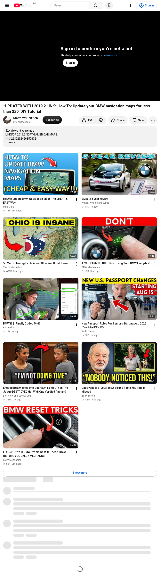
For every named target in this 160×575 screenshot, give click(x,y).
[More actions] (153, 120)
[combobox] (71, 5)
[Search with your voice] (109, 5)
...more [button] (10, 142)
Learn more (110, 55)
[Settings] (130, 5)
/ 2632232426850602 (23, 138)
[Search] (96, 5)
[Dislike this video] (100, 120)
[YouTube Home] (23, 5)
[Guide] (7, 5)
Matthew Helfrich (25, 118)
